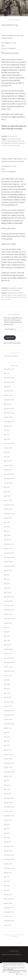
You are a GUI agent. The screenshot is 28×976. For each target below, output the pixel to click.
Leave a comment (8, 48)
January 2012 (8, 903)
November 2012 (9, 859)
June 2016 (7, 684)
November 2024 (9, 382)
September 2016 (9, 671)
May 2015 (7, 741)
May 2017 (7, 636)
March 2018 (7, 592)
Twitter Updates (14, 352)
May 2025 (7, 373)
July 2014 (7, 781)
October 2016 (8, 667)
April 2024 (7, 387)
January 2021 (8, 470)
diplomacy (8, 143)
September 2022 (9, 422)
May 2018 (7, 584)
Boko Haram (11, 141)
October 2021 (8, 448)
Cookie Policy (10, 969)
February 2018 (8, 597)
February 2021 (8, 465)
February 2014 (8, 798)
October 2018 (8, 562)
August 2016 (8, 675)
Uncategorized (12, 136)
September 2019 (9, 513)
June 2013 (7, 829)
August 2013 (8, 820)
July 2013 (7, 824)
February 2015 (8, 754)
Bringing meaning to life (14, 19)
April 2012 (7, 890)
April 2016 (7, 693)
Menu (22, 3)
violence (13, 145)
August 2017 (8, 623)
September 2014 (9, 772)
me (9, 126)
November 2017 (9, 610)
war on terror (5, 299)
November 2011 (9, 912)
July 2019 (7, 522)
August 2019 (8, 518)
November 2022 (9, 413)
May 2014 (7, 785)
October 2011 (8, 916)
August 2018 (8, 570)
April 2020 (7, 496)
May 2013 (7, 833)
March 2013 (7, 842)
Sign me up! (10, 338)
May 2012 (7, 886)
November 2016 (9, 662)
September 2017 (9, 619)
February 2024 (8, 391)
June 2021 (7, 452)
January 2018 (8, 601)
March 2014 (7, 794)
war (18, 145)
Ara (3, 46)
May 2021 (7, 457)
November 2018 (9, 557)
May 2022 (7, 435)
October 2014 (8, 767)
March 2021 (7, 461)
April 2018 (7, 588)
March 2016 (7, 697)
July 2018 (7, 575)
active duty (10, 139)
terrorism (21, 143)
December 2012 (9, 855)
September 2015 (9, 724)
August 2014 (8, 776)
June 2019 (7, 527)
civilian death (11, 293)
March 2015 (7, 750)
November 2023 (9, 400)
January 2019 (8, 548)
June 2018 (7, 579)
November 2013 (9, 807)
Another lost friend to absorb (11, 954)
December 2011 (9, 908)
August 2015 (8, 728)
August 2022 (8, 426)
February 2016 (8, 702)
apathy (20, 288)
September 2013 (9, 816)
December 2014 (9, 763)
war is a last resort (20, 297)
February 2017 (8, 649)
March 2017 (7, 645)
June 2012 (7, 881)
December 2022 (9, 408)
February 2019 (8, 544)
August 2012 (8, 873)
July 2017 (7, 627)
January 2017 (8, 654)
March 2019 (7, 540)
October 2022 (8, 417)
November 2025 (9, 369)
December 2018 (9, 553)
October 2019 (8, 509)
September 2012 (9, 868)
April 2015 (7, 745)
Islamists (15, 143)
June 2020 (7, 492)
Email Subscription (14, 314)
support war (22, 295)
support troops (12, 295)
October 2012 (8, 864)
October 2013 (8, 811)
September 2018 (9, 566)
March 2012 (7, 894)
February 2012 (8, 899)
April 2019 (7, 535)
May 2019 (7, 531)
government (5, 290)
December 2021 (9, 443)
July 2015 (7, 732)
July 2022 (7, 430)
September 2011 (9, 921)
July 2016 (7, 680)
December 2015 (9, 710)
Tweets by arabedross (11, 356)
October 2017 (8, 614)
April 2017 (7, 640)
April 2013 (7, 837)
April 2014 (7, 789)
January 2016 (8, 706)
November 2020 (9, 478)
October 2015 (8, 719)
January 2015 (8, 759)
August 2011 (8, 925)
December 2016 (9, 658)
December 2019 (9, 505)
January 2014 (8, 802)
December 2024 (9, 378)
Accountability (12, 288)
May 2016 (7, 689)
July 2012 (7, 877)
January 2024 (8, 395)
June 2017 (7, 632)
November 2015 (9, 715)
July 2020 (7, 487)
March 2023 (7, 404)
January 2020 (8, 500)
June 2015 (7, 737)
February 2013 (8, 846)
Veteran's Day (5, 145)
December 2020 (9, 474)
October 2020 (8, 483)
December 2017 (9, 605)
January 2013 (8, 851)
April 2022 (7, 439)
